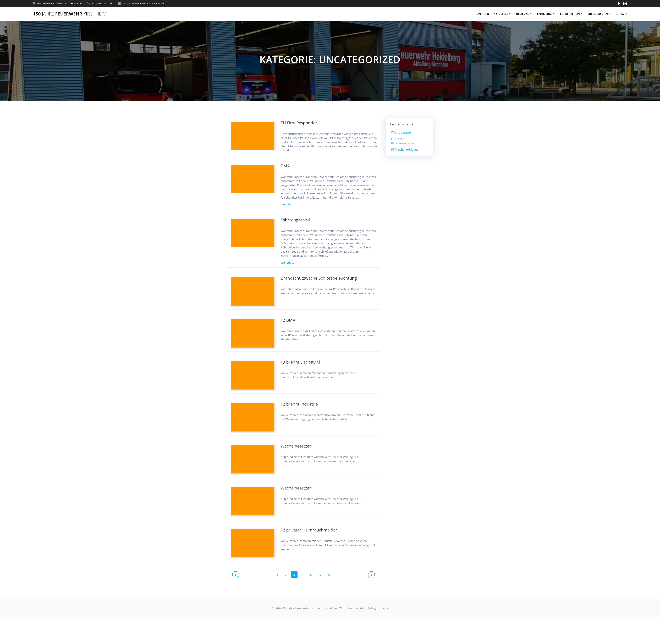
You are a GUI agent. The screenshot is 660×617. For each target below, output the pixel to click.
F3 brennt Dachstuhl (300, 362)
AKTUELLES (501, 13)
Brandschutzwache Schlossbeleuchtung (319, 278)
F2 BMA (288, 320)
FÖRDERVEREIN (570, 13)
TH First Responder (299, 123)
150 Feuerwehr (69, 14)
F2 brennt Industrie (299, 404)
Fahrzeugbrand (295, 220)
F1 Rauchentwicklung (404, 149)
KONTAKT (621, 13)
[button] (652, 4)
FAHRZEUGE (544, 13)
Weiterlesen (288, 204)
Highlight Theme (377, 608)
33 (330, 575)
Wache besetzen (296, 446)
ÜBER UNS (522, 13)
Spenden (483, 13)
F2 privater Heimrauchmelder (309, 530)
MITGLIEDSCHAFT (599, 13)
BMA (285, 166)
